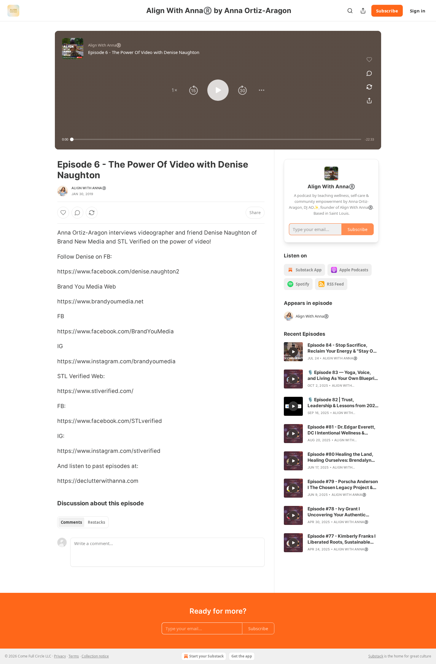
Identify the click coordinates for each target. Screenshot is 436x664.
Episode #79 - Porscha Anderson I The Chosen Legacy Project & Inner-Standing (343, 485)
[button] (174, 90)
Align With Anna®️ (88, 188)
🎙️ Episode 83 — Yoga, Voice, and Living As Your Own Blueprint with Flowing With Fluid (343, 375)
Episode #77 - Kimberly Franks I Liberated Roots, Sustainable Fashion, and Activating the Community (341, 539)
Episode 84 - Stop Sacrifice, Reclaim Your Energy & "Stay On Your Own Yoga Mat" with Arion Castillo (342, 348)
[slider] (216, 139)
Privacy (60, 656)
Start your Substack (206, 656)
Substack (375, 656)
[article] (331, 352)
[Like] (63, 213)
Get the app (241, 656)
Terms (74, 656)
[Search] (350, 11)
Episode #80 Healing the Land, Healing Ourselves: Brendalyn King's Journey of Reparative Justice (340, 457)
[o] (293, 351)
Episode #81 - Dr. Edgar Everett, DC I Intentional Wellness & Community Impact (341, 430)
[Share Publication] (363, 11)
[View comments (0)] (369, 73)
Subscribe (387, 11)
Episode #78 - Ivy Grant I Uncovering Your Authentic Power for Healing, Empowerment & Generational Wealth (340, 512)
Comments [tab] (71, 522)
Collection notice (95, 656)
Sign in (417, 11)
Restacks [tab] (96, 522)
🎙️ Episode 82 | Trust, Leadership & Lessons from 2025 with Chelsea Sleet (343, 403)
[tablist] (83, 522)
